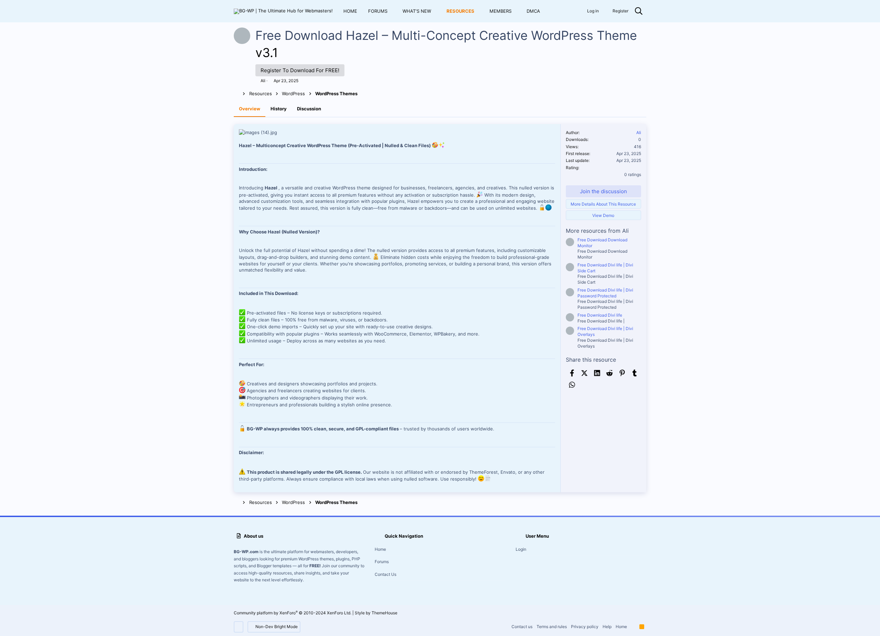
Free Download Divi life (600, 315)
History (279, 108)
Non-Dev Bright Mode (276, 626)
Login (521, 549)
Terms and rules (552, 626)
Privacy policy (584, 626)
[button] (392, 11)
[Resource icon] (570, 242)
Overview (249, 108)
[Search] (638, 11)
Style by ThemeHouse (376, 612)
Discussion (309, 108)
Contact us (385, 574)
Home (380, 549)
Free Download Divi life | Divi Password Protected (605, 292)
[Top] (633, 627)
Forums (382, 561)
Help (607, 626)
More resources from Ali (597, 230)
